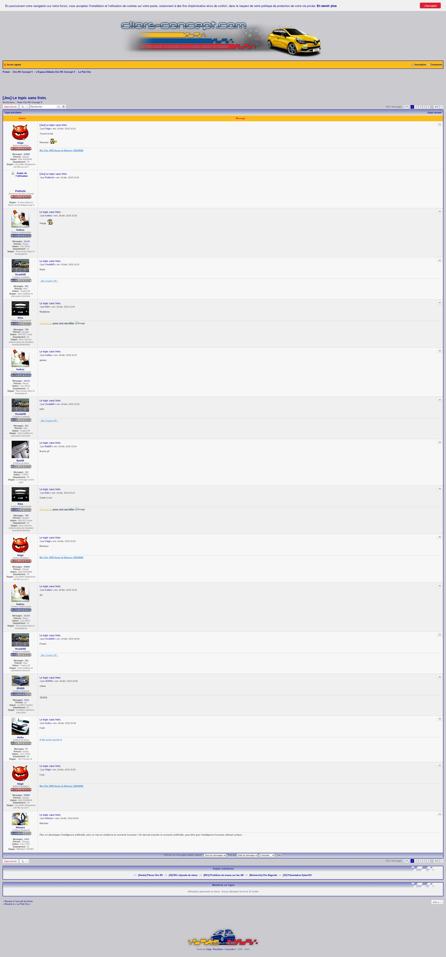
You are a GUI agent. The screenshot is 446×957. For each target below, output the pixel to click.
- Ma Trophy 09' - (49, 281)
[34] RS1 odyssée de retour (183, 875)
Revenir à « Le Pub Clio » (17, 904)
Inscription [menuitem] (420, 64)
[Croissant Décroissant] (267, 855)
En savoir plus (327, 6)
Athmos (20, 827)
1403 (26, 839)
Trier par (232, 855)
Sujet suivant (434, 112)
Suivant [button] (441, 107)
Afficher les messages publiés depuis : (184, 855)
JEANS (20, 688)
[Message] (40, 128)
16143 (27, 241)
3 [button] (420, 107)
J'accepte (430, 5)
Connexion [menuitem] (436, 64)
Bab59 (20, 460)
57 (26, 749)
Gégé (20, 142)
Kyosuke (230, 949)
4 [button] (424, 107)
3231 (26, 700)
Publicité (20, 191)
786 (27, 329)
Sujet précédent (13, 112)
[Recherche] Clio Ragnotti (263, 875)
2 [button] (416, 107)
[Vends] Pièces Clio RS (150, 875)
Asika (20, 737)
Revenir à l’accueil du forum (19, 901)
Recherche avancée (63, 107)
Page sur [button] (406, 107)
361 (27, 286)
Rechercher (58, 107)
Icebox (20, 229)
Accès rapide (14, 64)
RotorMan (218, 949)
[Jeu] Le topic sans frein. (25, 98)
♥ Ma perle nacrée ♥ (51, 739)
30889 (27, 154)
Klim (20, 317)
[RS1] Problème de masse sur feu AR (224, 875)
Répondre (9, 106)
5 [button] (428, 107)
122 (27, 472)
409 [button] (436, 107)
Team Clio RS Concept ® (29, 102)
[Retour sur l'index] (223, 946)
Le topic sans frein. (50, 211)
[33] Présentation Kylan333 (297, 875)
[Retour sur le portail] (223, 56)
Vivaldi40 (20, 274)
